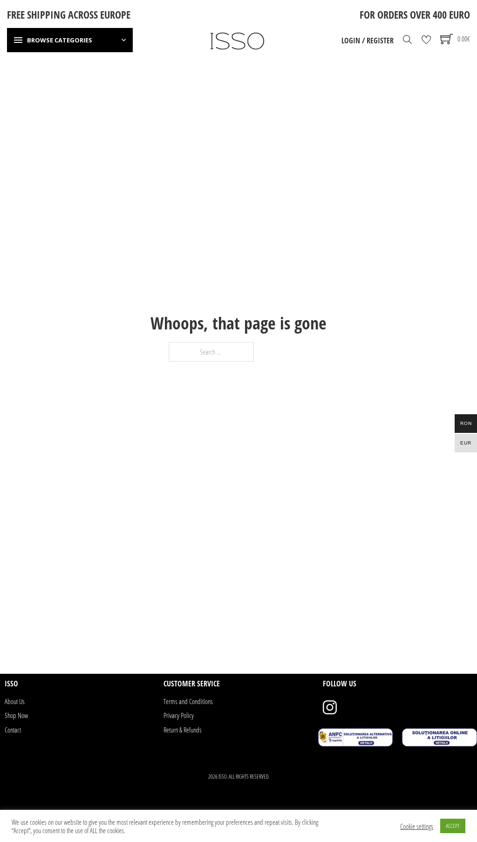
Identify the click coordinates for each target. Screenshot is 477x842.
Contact (13, 729)
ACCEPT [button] (453, 825)
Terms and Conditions (188, 701)
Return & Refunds (183, 729)
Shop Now (16, 715)
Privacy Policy (179, 715)
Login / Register (367, 40)
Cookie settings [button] (416, 826)
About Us (15, 701)
